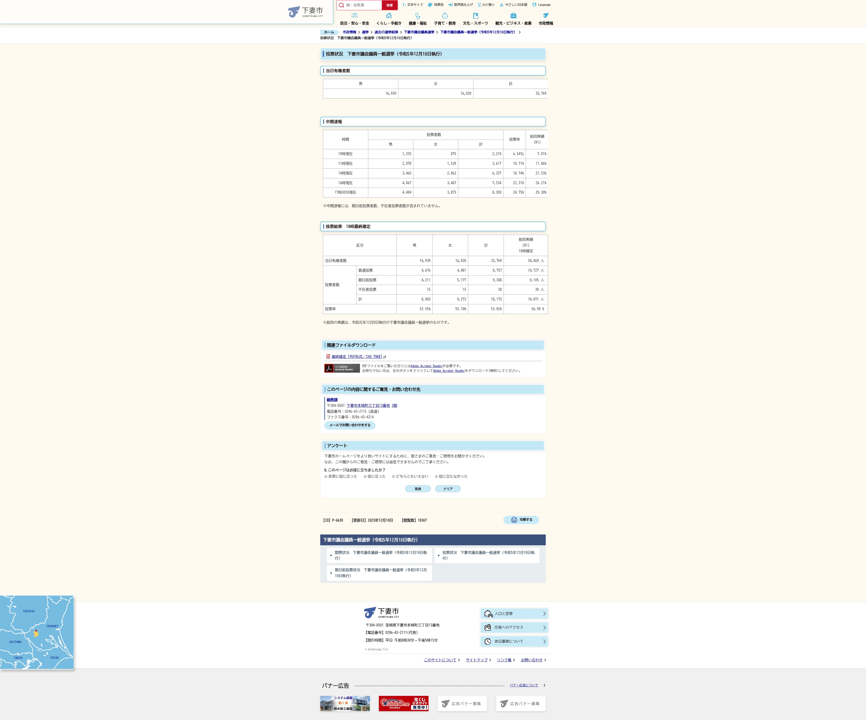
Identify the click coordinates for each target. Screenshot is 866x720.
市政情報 (546, 23)
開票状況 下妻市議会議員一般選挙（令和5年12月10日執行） (381, 555)
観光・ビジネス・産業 (513, 23)
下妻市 (381, 612)
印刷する (526, 519)
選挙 (365, 32)
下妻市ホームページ (166, 12)
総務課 (332, 399)
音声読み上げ (463, 4)
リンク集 (504, 660)
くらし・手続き (389, 23)
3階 (394, 405)
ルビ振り (488, 4)
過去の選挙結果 (386, 32)
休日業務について (509, 641)
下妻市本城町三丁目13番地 (368, 405)
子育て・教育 (445, 23)
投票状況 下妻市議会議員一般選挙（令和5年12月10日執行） (488, 555)
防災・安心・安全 (354, 23)
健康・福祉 (418, 23)
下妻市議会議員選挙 (419, 32)
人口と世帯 (504, 613)
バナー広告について (524, 685)
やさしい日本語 (516, 4)
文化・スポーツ (475, 23)
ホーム (329, 32)
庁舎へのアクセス (509, 627)
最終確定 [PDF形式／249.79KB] (357, 356)
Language (544, 4)
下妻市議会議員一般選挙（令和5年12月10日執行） (478, 32)
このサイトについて (440, 660)
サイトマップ (477, 660)
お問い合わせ (532, 660)
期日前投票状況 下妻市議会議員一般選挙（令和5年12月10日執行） (381, 573)
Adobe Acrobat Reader (426, 366)
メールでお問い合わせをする (350, 425)
